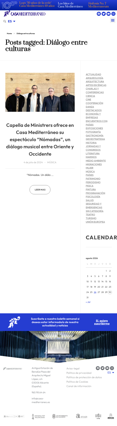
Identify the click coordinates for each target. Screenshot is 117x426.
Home (9, 33)
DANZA (90, 106)
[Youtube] (108, 14)
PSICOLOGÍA (93, 196)
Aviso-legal (73, 368)
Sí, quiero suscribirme (102, 322)
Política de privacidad (78, 372)
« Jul (88, 301)
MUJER (89, 167)
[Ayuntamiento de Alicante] (60, 416)
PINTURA (91, 189)
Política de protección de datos (84, 377)
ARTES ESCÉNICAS (96, 85)
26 (95, 292)
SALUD (90, 200)
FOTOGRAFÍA (93, 131)
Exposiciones (94, 128)
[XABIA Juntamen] (111, 416)
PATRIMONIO (93, 178)
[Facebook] (99, 14)
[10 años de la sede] (9, 5)
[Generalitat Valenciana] (38, 416)
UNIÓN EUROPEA (95, 221)
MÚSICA (51, 162)
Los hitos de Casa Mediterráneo (70, 5)
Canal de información (78, 386)
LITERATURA (93, 153)
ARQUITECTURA (95, 81)
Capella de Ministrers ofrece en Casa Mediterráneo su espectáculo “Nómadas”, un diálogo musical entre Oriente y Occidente (40, 139)
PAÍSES (90, 174)
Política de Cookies (77, 381)
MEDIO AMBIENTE (96, 160)
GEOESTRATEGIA (95, 139)
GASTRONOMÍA (94, 135)
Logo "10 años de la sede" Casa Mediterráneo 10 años (37, 4)
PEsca (89, 185)
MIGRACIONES (94, 164)
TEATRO (90, 214)
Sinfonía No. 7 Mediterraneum (98, 5)
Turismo (91, 218)
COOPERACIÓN (94, 103)
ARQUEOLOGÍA (94, 77)
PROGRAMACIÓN (95, 193)
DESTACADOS (94, 110)
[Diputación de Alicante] (81, 416)
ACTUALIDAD (93, 74)
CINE (88, 99)
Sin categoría (94, 211)
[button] (112, 20)
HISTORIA (91, 142)
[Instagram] (113, 14)
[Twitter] (104, 14)
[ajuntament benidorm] (98, 416)
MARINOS (91, 156)
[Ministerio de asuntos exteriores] (14, 416)
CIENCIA (90, 95)
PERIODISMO (93, 182)
